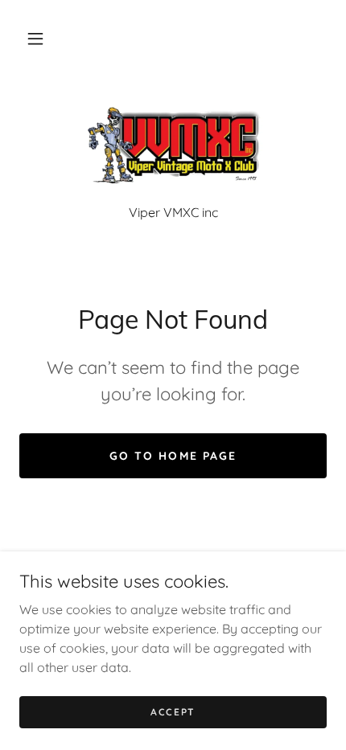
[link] (173, 147)
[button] (35, 39)
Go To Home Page (172, 456)
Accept (173, 712)
